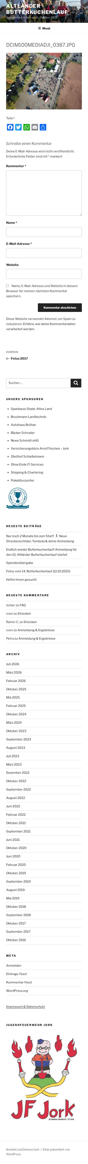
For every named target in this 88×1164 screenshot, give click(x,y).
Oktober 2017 (16, 923)
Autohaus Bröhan (23, 425)
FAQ (23, 605)
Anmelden (13, 965)
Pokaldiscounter (22, 480)
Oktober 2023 (16, 731)
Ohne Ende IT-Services (27, 464)
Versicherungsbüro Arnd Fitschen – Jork (40, 448)
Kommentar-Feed (19, 982)
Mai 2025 (13, 697)
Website (12, 265)
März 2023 (14, 764)
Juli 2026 (12, 664)
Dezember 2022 (17, 773)
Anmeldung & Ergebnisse (36, 630)
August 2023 (15, 748)
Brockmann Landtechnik (28, 417)
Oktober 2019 (16, 873)
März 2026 (14, 672)
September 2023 (18, 739)
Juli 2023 (12, 756)
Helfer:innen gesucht (21, 579)
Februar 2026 (16, 681)
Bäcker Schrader (23, 433)
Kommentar (16, 166)
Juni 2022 (13, 806)
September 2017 (18, 931)
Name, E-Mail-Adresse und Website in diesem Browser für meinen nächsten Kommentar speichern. (42, 291)
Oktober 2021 (16, 823)
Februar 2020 (16, 865)
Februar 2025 (16, 706)
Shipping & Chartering (27, 472)
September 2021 (18, 831)
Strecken (24, 613)
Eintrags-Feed (16, 974)
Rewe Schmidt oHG (25, 440)
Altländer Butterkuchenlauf (37, 9)
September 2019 (18, 881)
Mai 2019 (12, 898)
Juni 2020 (13, 856)
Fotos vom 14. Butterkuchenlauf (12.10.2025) (38, 571)
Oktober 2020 (16, 848)
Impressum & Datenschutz (25, 1007)
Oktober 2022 (16, 781)
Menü (46, 28)
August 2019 (15, 890)
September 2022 (18, 789)
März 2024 (14, 722)
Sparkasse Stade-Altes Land (31, 409)
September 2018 (18, 915)
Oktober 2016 (16, 940)
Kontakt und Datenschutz (22, 1149)
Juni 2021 (13, 840)
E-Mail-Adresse (19, 244)
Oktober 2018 (16, 907)
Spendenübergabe (19, 563)
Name (11, 223)
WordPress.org (17, 991)
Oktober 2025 (16, 689)
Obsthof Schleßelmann (27, 456)
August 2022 (15, 798)
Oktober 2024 (16, 714)
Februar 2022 (16, 814)
